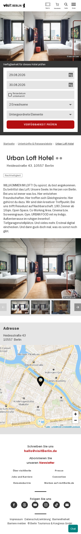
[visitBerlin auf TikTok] (56, 505)
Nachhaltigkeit (13, 175)
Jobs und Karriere (21, 477)
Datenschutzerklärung (38, 519)
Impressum (16, 519)
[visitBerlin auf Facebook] (14, 505)
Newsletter (46, 463)
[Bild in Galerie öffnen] (20, 307)
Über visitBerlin (22, 470)
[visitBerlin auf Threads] (24, 505)
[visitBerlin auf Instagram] (46, 505)
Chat (73, 528)
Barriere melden (16, 523)
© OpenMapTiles (56, 427)
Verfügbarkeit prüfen (40, 124)
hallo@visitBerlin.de (40, 451)
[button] (57, 6)
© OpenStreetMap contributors (71, 427)
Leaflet (48, 427)
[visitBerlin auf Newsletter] (67, 505)
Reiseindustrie (22, 483)
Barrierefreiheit (61, 519)
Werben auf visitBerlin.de (59, 483)
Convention (59, 477)
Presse (59, 470)
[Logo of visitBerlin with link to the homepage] (14, 5)
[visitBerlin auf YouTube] (35, 505)
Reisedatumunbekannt (19, 95)
